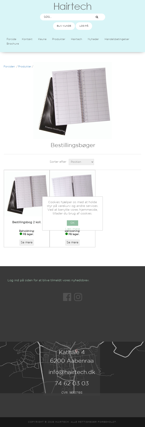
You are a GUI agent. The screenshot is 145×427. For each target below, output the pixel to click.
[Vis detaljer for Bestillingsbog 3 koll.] (72, 194)
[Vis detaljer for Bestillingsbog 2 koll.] (26, 194)
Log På (83, 26)
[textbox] (64, 17)
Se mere (26, 242)
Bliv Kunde (64, 26)
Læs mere (72, 229)
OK (72, 223)
